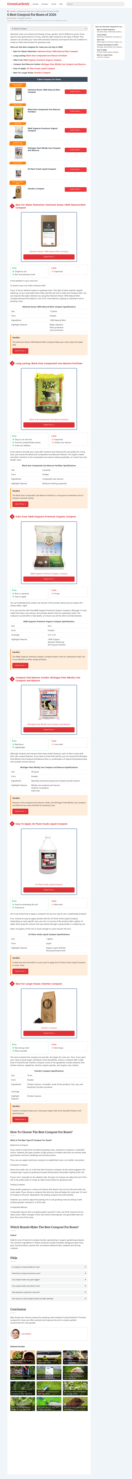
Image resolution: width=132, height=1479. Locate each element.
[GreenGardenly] (8, 11)
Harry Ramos (12, 18)
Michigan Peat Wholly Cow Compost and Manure (110, 46)
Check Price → (75, 91)
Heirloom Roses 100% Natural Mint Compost (110, 31)
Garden (13, 11)
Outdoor (45, 4)
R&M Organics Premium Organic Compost (110, 41)
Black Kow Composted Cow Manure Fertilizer (110, 36)
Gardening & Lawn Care (25, 11)
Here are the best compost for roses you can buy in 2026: (109, 27)
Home (53, 4)
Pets (61, 4)
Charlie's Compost (104, 56)
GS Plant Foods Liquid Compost (107, 51)
